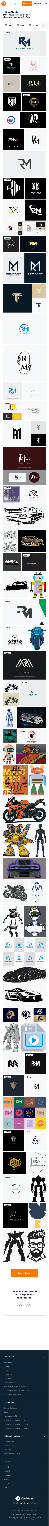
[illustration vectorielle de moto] (15, 892)
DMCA (6, 1412)
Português (8, 1475)
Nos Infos (7, 1450)
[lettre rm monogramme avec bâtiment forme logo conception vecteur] (24, 433)
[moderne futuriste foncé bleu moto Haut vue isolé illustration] (37, 638)
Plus (5, 1487)
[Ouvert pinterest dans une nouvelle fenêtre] (24, 1503)
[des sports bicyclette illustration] (24, 809)
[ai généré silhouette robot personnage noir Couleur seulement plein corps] (38, 1188)
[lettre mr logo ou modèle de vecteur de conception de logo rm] (33, 494)
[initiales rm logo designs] (35, 1085)
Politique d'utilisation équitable (24, 1519)
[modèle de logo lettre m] (11, 120)
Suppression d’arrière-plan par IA (16, 1391)
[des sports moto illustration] (11, 693)
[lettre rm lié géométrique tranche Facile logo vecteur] (35, 139)
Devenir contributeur (12, 1454)
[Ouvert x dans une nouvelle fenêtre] (32, 1503)
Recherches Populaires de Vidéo (16, 1428)
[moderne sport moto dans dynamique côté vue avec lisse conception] (10, 541)
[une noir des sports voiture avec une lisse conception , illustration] (24, 975)
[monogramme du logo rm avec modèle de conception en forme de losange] (13, 188)
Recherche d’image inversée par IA (17, 1387)
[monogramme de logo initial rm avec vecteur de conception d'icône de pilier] (13, 1085)
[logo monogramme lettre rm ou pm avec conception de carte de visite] (32, 228)
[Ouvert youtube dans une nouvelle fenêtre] (35, 1503)
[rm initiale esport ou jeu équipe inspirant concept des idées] (10, 228)
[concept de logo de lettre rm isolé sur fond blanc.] (24, 164)
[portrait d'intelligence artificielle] (35, 921)
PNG (22, 25)
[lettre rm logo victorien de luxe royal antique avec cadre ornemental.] (34, 102)
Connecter (37, 3)
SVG (9, 25)
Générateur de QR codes (13, 1395)
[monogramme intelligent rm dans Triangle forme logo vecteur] (11, 65)
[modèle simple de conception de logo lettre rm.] (24, 268)
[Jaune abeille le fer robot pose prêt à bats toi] (18, 840)
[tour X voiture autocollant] (32, 541)
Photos (35, 25)
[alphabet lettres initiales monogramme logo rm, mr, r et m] (33, 244)
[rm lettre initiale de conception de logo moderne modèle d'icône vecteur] (24, 328)
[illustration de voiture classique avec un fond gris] (10, 736)
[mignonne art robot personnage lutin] (9, 754)
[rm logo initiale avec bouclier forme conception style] (35, 188)
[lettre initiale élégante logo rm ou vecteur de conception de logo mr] (24, 665)
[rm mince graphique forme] (33, 1037)
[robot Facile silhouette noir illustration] (14, 1245)
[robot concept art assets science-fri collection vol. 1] (13, 921)
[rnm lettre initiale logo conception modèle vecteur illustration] (13, 139)
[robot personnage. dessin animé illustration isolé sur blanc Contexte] (9, 717)
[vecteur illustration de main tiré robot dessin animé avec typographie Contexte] (15, 780)
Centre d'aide (9, 1442)
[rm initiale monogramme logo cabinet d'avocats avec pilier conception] (13, 1140)
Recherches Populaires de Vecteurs (17, 1420)
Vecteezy (7, 1366)
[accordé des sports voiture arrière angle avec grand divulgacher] (24, 516)
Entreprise (8, 1374)
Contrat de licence (11, 1408)
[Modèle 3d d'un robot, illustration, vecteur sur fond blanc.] (11, 1037)
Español (7, 1471)
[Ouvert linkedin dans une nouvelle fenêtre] (21, 1503)
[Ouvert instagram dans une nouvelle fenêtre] (17, 1503)
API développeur (10, 1383)
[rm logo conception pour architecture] (12, 410)
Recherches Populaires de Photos (16, 1424)
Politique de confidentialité (33, 1517)
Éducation (7, 1378)
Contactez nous (9, 1446)
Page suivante (24, 1273)
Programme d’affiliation (12, 1416)
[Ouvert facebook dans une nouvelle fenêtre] (13, 1503)
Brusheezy (8, 1362)
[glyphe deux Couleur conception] (37, 1215)
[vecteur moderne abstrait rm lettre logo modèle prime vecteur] (35, 1063)
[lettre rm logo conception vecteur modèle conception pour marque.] (24, 43)
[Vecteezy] (3, 3)
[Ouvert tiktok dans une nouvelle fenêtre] (28, 1503)
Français (7, 1483)
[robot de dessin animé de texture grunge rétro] (38, 585)
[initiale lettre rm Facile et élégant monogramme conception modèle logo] (15, 638)
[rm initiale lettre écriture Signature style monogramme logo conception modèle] (15, 1215)
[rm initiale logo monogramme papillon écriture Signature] (16, 1188)
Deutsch (7, 1479)
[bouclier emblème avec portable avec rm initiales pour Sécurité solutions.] (36, 1163)
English (6, 1467)
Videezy (6, 1370)
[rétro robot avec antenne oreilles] (37, 780)
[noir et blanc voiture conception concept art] (24, 995)
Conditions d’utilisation (14, 1517)
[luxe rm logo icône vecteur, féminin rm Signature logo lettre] (34, 562)
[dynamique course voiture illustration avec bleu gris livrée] (31, 717)
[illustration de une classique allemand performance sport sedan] (12, 562)
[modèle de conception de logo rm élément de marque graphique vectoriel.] (33, 693)
